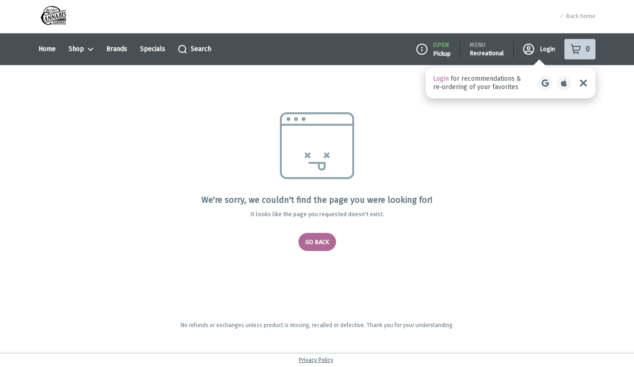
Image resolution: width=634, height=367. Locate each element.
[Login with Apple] (563, 83)
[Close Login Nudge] (583, 83)
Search (201, 49)
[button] (510, 82)
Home (47, 49)
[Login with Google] (545, 83)
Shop (76, 49)
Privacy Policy (316, 360)
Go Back (317, 241)
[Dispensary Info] (421, 49)
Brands (116, 49)
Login (547, 48)
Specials (152, 49)
